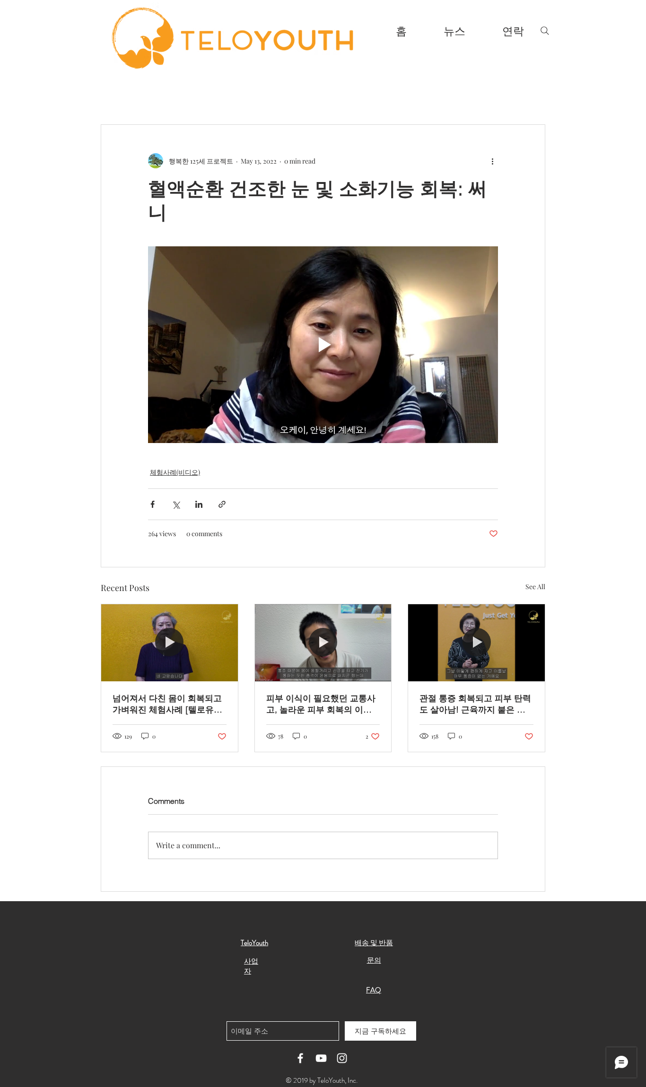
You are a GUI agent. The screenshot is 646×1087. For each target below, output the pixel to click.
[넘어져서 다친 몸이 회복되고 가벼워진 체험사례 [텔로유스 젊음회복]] (169, 642)
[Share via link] (222, 504)
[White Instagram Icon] (342, 1058)
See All (535, 586)
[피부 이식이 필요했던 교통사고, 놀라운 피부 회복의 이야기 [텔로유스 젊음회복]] (323, 642)
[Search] (545, 31)
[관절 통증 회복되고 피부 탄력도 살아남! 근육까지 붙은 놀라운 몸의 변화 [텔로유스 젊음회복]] (476, 642)
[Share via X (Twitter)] (175, 504)
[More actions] (492, 160)
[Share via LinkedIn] (198, 504)
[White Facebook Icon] (300, 1058)
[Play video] (323, 344)
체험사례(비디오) (175, 472)
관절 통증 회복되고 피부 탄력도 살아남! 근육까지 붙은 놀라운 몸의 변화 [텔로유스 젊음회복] (475, 704)
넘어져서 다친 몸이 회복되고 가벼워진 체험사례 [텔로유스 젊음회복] (167, 704)
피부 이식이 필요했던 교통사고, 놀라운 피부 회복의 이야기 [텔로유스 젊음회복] (320, 704)
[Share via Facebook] (152, 504)
